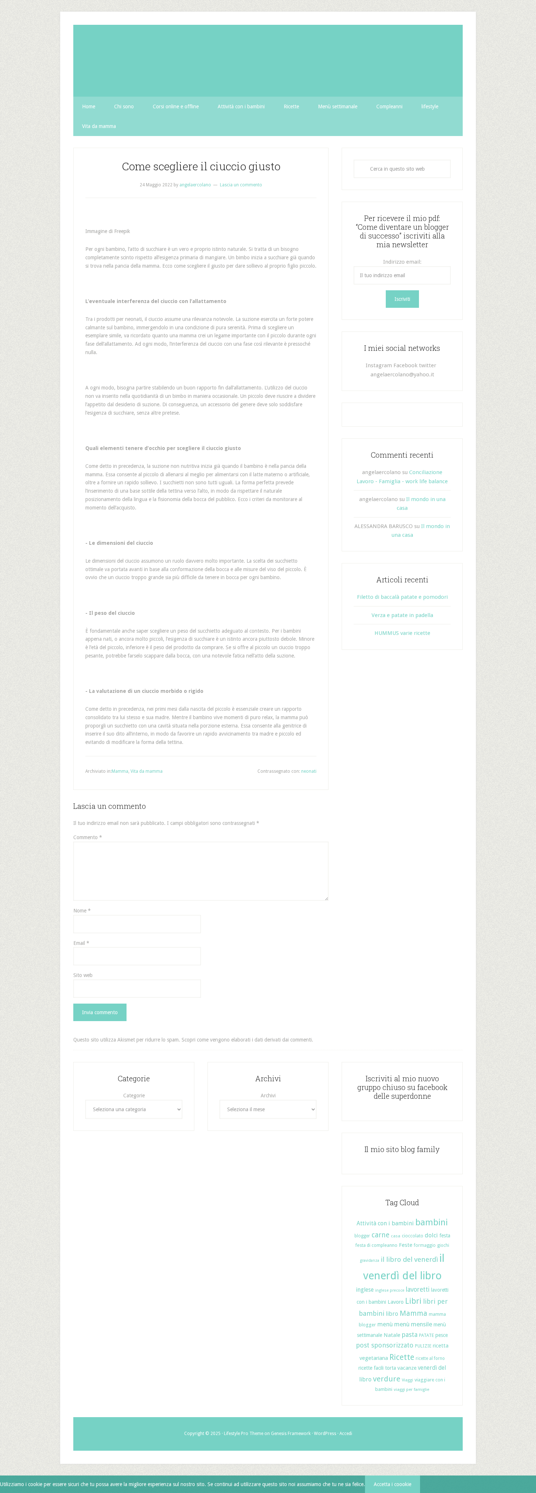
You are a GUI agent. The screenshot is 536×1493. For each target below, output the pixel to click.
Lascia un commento (241, 184)
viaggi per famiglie (411, 1389)
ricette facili (371, 1368)
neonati (308, 771)
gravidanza (369, 1260)
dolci (431, 1235)
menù (385, 1324)
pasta (409, 1334)
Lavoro (396, 1302)
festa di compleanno (376, 1245)
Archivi (268, 1095)
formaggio (425, 1245)
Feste (405, 1245)
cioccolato (412, 1235)
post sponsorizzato (384, 1345)
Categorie (134, 1095)
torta (390, 1368)
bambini (431, 1222)
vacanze (406, 1368)
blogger (362, 1235)
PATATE (426, 1335)
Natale (392, 1335)
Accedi (345, 1433)
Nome (82, 911)
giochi (443, 1245)
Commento (87, 837)
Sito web (83, 975)
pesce (441, 1335)
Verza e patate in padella (402, 615)
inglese (365, 1289)
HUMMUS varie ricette (402, 633)
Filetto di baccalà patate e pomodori (402, 597)
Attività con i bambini (385, 1223)
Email (81, 943)
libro (392, 1313)
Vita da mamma (147, 771)
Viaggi (407, 1380)
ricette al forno (430, 1358)
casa (395, 1235)
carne (380, 1235)
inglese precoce (389, 1290)
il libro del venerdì (409, 1259)
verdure (386, 1378)
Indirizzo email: (402, 262)
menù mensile (413, 1324)
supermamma (268, 61)
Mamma (120, 771)
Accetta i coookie (392, 1484)
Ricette (401, 1357)
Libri (413, 1301)
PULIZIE (423, 1346)
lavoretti (418, 1289)
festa (444, 1235)
